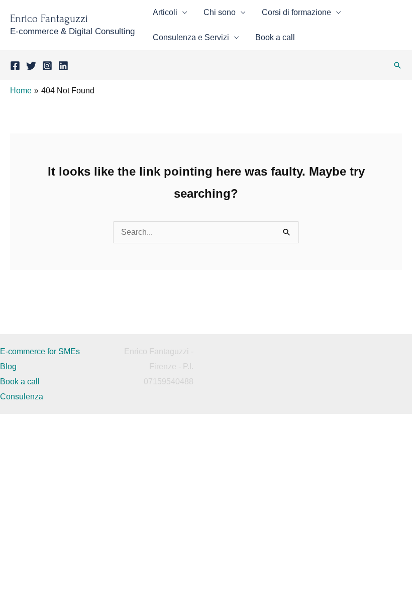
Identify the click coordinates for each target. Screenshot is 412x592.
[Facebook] (15, 66)
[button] (397, 65)
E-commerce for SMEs (40, 351)
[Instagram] (47, 66)
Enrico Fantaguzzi (49, 19)
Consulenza (21, 396)
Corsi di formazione (296, 12)
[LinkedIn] (63, 66)
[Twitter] (31, 66)
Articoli (165, 12)
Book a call (275, 37)
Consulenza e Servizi (191, 37)
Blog (8, 366)
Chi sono (219, 12)
